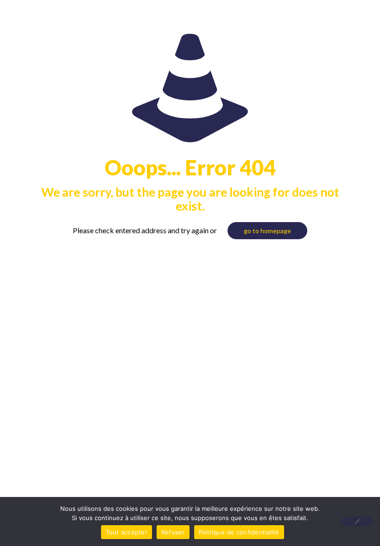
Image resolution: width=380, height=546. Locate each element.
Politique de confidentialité (239, 532)
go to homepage (267, 231)
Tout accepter (126, 532)
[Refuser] (357, 521)
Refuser (173, 532)
